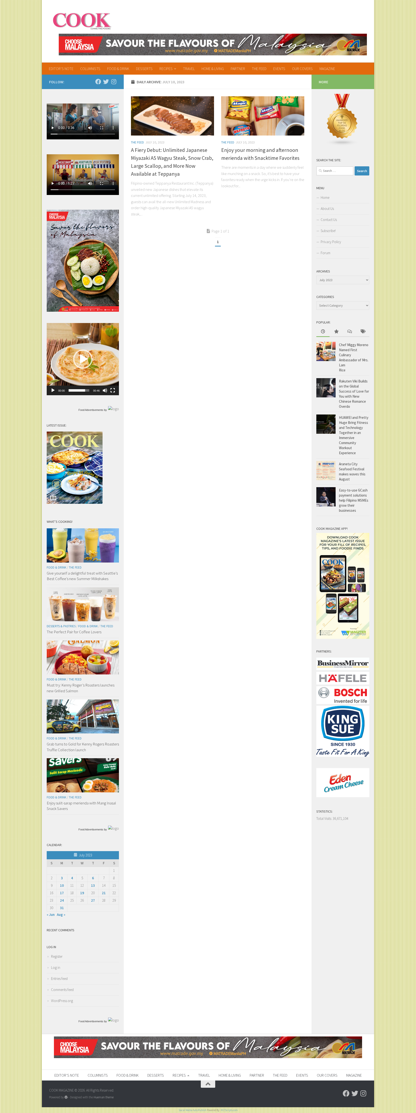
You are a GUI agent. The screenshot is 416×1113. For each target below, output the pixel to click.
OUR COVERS (302, 68)
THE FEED (259, 68)
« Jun (51, 914)
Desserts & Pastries (61, 626)
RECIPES (166, 68)
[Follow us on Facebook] (98, 81)
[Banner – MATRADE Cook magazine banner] (213, 44)
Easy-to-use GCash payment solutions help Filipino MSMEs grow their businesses (353, 500)
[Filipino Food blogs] (342, 144)
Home (325, 197)
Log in (55, 967)
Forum (325, 253)
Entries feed (59, 978)
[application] (83, 359)
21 (104, 893)
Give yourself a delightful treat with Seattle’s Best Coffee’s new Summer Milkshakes (82, 576)
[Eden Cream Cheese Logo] (342, 796)
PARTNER (238, 68)
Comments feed (62, 989)
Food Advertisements (90, 409)
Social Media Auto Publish (192, 1110)
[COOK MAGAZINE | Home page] (82, 20)
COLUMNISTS (90, 68)
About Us (327, 208)
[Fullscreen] (112, 390)
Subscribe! (328, 230)
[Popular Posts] (336, 332)
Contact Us (329, 219)
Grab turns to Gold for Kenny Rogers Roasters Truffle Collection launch (83, 746)
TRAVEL (189, 68)
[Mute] (105, 390)
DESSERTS (144, 68)
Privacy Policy (331, 241)
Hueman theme (104, 1097)
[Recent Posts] (323, 332)
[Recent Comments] (349, 332)
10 (62, 885)
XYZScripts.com (229, 1110)
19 (82, 893)
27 (93, 900)
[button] (82, 359)
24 (62, 900)
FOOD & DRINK (118, 68)
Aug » (61, 914)
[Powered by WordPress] (66, 1097)
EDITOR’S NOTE (61, 68)
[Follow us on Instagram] (114, 81)
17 (62, 893)
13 (93, 885)
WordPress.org (62, 1000)
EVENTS (279, 68)
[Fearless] (83, 310)
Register (57, 956)
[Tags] (362, 332)
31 (62, 908)
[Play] (53, 390)
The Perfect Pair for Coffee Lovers (74, 631)
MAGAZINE (327, 68)
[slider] (79, 390)
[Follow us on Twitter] (106, 81)
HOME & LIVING (213, 68)
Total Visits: (324, 818)
